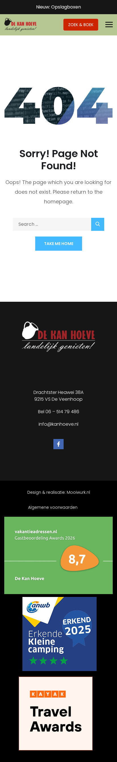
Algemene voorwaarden (53, 507)
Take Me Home (58, 243)
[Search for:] (58, 224)
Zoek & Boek (80, 25)
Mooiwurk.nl (78, 492)
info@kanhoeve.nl (58, 424)
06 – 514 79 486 (62, 411)
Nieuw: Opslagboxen (58, 7)
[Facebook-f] (58, 444)
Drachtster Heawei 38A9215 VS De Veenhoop (58, 395)
